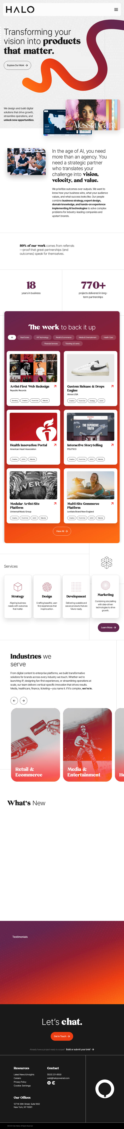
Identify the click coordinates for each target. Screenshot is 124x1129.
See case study (109, 907)
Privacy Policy (20, 1082)
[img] (20, 9)
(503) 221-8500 (54, 1074)
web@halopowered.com (58, 1078)
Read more (9, 907)
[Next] (23, 700)
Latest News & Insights (24, 1074)
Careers (17, 1078)
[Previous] (14, 700)
